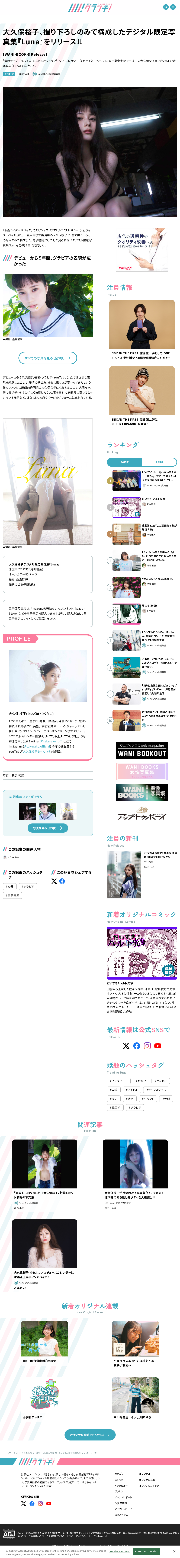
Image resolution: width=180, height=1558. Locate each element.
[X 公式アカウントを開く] (23, 1503)
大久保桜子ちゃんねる (37, 751)
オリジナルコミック (149, 1485)
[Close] (174, 1551)
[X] (126, 1045)
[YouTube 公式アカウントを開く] (48, 1503)
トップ (8, 1452)
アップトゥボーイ (123, 1509)
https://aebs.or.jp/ (97, 1535)
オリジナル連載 (147, 1480)
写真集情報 (121, 1503)
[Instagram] (147, 1045)
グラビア (9, 74)
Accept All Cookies (146, 1551)
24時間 (124, 462)
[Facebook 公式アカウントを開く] (32, 1503)
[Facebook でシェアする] (62, 881)
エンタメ (119, 1480)
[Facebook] (136, 1045)
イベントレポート (123, 1497)
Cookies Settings (119, 1551)
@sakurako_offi (52, 741)
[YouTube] (157, 1045)
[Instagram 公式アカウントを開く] (40, 1503)
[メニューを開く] (172, 7)
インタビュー (121, 1485)
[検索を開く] (165, 7)
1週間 (159, 462)
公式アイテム (121, 1514)
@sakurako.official (37, 746)
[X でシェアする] (54, 881)
